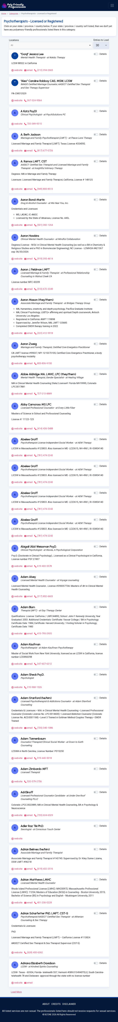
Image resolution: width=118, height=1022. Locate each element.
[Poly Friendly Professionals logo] (14, 5)
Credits (56, 1004)
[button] (96, 54)
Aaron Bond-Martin (33, 199)
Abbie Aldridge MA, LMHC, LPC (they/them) (48, 374)
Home (3, 13)
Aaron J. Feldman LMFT (35, 269)
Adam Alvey (28, 577)
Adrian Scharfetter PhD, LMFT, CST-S (44, 913)
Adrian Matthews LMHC (36, 879)
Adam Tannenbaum (33, 738)
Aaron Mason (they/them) (37, 299)
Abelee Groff (29, 439)
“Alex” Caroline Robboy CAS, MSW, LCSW (46, 81)
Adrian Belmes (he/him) (35, 849)
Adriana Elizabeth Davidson (38, 963)
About (46, 1004)
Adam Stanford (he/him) (36, 698)
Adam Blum (28, 607)
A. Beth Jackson (30, 134)
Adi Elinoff (27, 792)
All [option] (12, 45)
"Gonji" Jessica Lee (32, 54)
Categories (13, 13)
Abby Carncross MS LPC (36, 404)
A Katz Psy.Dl (29, 111)
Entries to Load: (101, 40)
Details (103, 54)
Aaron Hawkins (30, 235)
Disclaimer (69, 1004)
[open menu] (112, 5)
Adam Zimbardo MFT (34, 769)
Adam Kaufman (30, 644)
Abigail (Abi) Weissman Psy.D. (39, 546)
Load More (16, 992)
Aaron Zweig (29, 344)
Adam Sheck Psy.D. (32, 674)
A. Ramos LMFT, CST (34, 161)
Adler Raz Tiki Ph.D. (32, 826)
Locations (14, 40)
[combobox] (50, 45)
